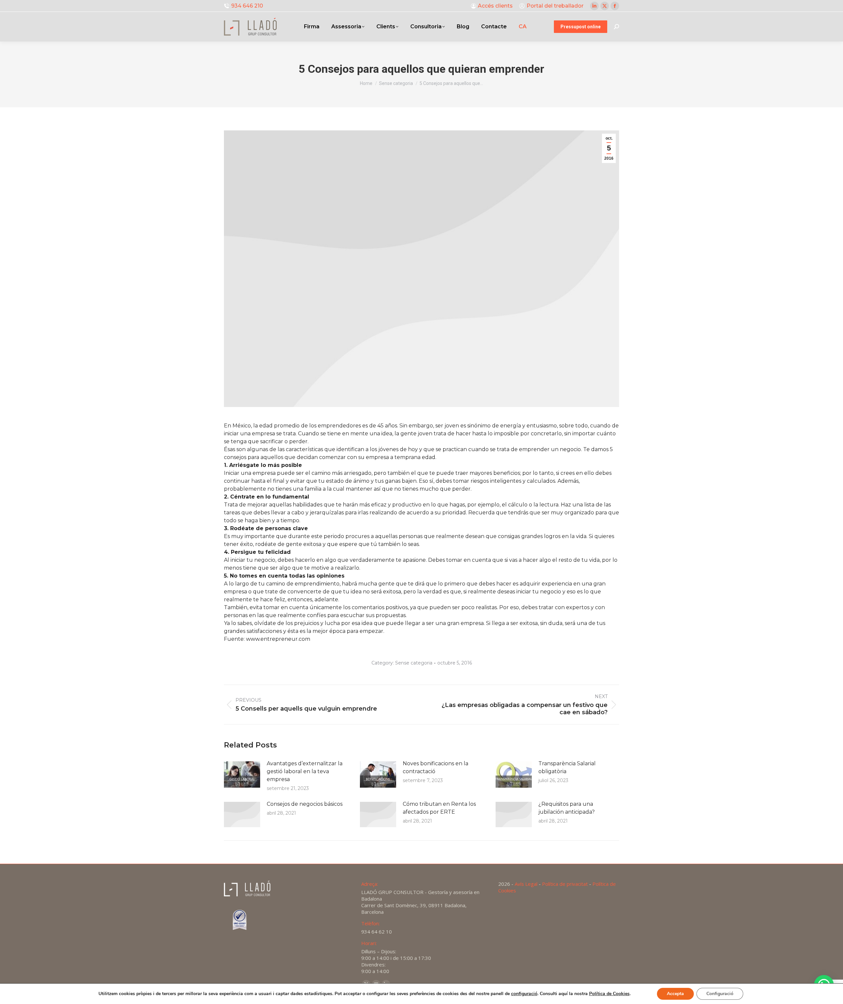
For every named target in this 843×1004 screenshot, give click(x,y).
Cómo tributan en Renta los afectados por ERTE (439, 808)
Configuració (719, 993)
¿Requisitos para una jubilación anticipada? (566, 808)
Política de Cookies (609, 993)
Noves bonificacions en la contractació (435, 767)
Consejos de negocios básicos (304, 804)
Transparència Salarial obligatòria (567, 767)
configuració (524, 994)
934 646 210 (247, 6)
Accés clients (495, 6)
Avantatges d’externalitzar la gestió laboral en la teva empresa (304, 771)
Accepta (675, 993)
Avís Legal (526, 884)
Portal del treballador (555, 6)
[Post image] (242, 774)
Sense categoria (413, 663)
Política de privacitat (565, 884)
